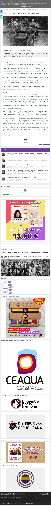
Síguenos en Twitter (44, 500)
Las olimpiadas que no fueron (14, 159)
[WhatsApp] (1, 16)
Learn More (23, 6)
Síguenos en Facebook (45, 499)
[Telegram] (1, 18)
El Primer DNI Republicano (25, 142)
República (5, 292)
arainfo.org (9, 133)
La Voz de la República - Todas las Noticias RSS (13, 135)
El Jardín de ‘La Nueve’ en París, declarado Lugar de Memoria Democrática (26, 153)
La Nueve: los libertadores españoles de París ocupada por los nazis (25, 165)
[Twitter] (1, 13)
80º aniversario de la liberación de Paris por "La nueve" (21, 177)
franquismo (5, 287)
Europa (41, 144)
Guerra (44, 144)
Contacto (42, 497)
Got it (29, 6)
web (5, 84)
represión (5, 290)
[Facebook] (1, 11)
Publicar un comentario (6, 194)
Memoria (5, 285)
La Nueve (47, 144)
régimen (5, 282)
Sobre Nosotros (43, 498)
